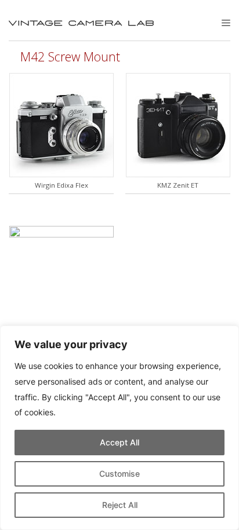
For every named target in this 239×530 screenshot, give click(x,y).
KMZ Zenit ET (177, 185)
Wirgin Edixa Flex (61, 185)
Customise (119, 473)
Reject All (119, 505)
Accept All (119, 442)
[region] (119, 428)
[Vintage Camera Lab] (81, 23)
